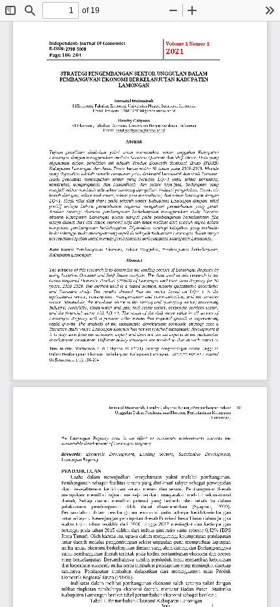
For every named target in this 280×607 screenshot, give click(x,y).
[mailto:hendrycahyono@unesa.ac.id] (140, 130)
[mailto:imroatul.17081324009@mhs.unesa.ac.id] (140, 110)
